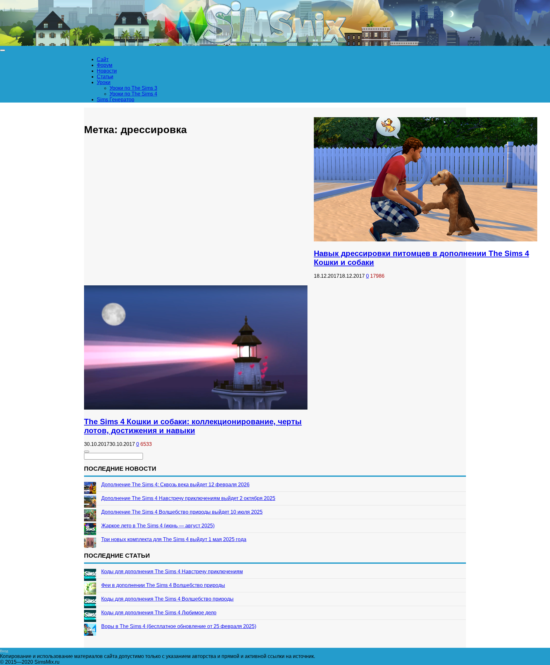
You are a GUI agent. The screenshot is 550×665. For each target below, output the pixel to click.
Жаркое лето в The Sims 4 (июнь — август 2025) (158, 525)
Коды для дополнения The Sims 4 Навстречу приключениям (172, 571)
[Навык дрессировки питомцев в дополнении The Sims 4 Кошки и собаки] (425, 239)
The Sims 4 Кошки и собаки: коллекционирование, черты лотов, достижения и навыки (193, 426)
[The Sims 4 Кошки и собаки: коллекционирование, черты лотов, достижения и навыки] (195, 408)
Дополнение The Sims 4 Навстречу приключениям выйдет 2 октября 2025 (188, 498)
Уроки (103, 82)
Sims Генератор (115, 99)
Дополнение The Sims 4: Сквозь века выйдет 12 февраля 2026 (175, 484)
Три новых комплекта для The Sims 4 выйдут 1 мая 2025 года (173, 539)
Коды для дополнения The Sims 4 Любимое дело (158, 612)
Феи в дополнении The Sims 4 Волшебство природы (163, 585)
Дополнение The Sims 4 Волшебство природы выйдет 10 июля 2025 (182, 512)
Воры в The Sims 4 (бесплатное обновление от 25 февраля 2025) (178, 626)
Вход (4, 651)
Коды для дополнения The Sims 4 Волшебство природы (167, 599)
